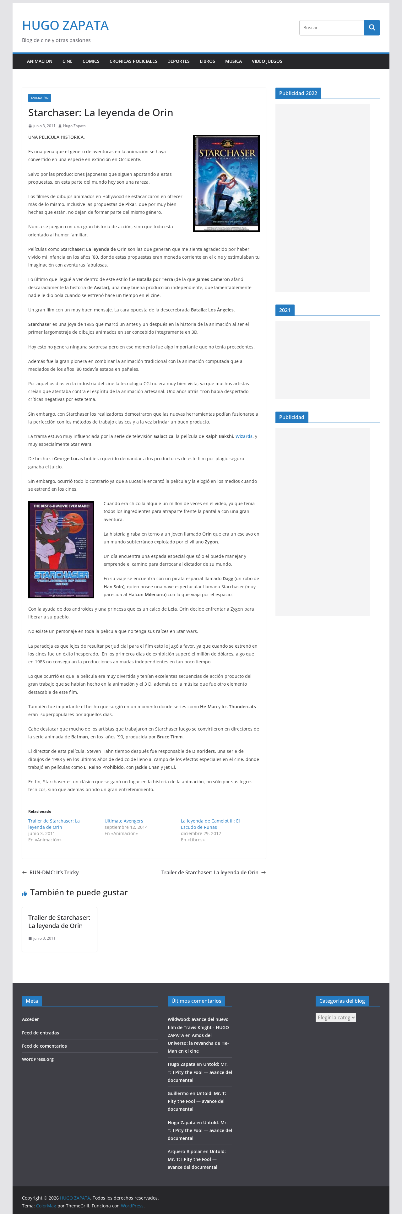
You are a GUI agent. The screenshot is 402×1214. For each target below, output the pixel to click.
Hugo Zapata (74, 125)
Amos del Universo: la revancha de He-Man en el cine (198, 1043)
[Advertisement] (322, 198)
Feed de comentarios (44, 1046)
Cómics (91, 61)
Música (233, 61)
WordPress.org (38, 1059)
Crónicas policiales (133, 61)
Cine (67, 61)
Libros (207, 61)
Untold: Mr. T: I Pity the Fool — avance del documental (200, 1072)
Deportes (178, 61)
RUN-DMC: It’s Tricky (54, 872)
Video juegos (267, 61)
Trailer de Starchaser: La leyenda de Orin (54, 824)
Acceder (30, 1019)
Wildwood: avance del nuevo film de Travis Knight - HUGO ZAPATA (198, 1027)
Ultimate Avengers (124, 821)
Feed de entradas (40, 1033)
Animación (39, 61)
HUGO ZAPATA (65, 25)
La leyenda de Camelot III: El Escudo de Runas (210, 824)
